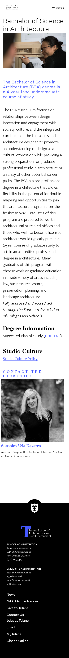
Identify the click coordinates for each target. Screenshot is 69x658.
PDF (48, 335)
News (11, 594)
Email (11, 627)
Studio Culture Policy (20, 358)
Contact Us (15, 614)
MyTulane (14, 634)
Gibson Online (17, 640)
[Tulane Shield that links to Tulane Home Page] (34, 509)
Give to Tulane (18, 608)
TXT (56, 335)
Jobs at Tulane (18, 620)
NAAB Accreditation (22, 601)
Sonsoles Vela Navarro (21, 446)
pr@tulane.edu (14, 584)
